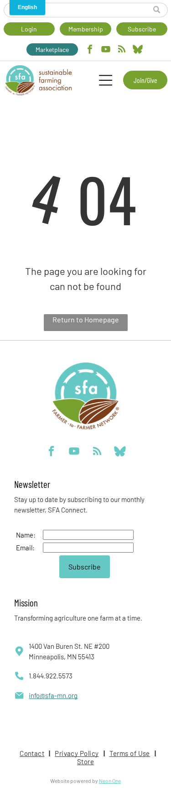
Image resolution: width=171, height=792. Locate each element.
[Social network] (138, 50)
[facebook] (90, 50)
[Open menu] (105, 80)
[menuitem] (32, 753)
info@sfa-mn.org (53, 695)
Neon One (110, 780)
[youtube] (106, 50)
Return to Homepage (85, 319)
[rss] (122, 50)
